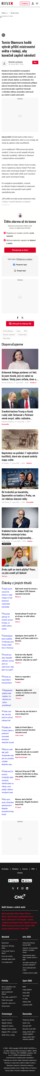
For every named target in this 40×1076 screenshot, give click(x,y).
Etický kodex (9, 1070)
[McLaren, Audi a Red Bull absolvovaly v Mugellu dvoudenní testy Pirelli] (8, 807)
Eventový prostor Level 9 (15, 925)
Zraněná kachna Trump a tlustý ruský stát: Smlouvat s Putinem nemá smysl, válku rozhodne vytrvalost (17, 415)
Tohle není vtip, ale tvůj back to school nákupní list (26, 712)
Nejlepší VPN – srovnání (9, 1032)
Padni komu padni (7, 1000)
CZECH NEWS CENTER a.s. (28, 1048)
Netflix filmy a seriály (8, 1035)
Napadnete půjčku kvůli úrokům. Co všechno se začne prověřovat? (26, 692)
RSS (32, 869)
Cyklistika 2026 (27, 1005)
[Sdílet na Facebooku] (17, 317)
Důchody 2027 (27, 1026)
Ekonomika (27, 1013)
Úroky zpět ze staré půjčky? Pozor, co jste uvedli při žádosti (19, 571)
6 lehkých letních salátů (30, 973)
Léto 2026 (27, 936)
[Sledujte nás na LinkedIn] (27, 888)
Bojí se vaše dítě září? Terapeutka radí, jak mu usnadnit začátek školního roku (26, 752)
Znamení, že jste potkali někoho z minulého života (30, 950)
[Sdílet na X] (22, 317)
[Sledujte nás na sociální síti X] (13, 888)
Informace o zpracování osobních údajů (16, 1063)
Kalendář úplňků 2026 (8, 959)
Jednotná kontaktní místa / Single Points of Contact (20, 1068)
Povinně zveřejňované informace (25, 1070)
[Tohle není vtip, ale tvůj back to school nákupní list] (8, 716)
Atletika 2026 (27, 1002)
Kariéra (20, 873)
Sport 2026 (27, 980)
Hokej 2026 (26, 993)
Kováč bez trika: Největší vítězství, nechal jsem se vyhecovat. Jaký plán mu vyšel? (26, 657)
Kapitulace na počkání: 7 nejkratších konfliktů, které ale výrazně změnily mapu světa (20, 456)
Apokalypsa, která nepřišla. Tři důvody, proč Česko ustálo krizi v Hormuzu (26, 638)
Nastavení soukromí (13, 1065)
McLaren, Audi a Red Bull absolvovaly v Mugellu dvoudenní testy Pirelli (26, 802)
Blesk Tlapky (19, 913)
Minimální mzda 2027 (29, 1029)
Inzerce (25, 869)
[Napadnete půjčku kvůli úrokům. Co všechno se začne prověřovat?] (8, 698)
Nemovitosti (12, 919)
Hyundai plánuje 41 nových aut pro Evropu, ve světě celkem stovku (25, 616)
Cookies (32, 1063)
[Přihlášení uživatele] (33, 3)
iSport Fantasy (13, 916)
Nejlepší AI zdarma (7, 1026)
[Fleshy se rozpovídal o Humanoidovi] (8, 679)
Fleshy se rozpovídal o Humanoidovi (23, 677)
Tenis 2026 (26, 996)
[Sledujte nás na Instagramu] (22, 888)
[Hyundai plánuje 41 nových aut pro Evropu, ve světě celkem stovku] (8, 621)
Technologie (7, 1013)
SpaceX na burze (7, 1020)
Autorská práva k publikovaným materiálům (19, 1058)
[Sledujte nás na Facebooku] (17, 888)
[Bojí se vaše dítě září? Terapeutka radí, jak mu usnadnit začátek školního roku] (8, 757)
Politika (5, 980)
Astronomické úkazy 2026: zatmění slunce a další (30, 957)
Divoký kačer (15, 13)
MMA (24, 987)
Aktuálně (5, 936)
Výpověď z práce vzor (8, 1003)
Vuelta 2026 (24, 928)
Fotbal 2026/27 (27, 990)
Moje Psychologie (8, 913)
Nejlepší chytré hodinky (9, 1029)
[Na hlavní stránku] (7, 3)
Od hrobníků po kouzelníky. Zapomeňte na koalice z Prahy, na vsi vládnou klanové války (18, 495)
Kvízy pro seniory (7, 956)
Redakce (15, 869)
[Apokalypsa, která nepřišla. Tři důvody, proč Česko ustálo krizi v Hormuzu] (8, 641)
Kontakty (5, 869)
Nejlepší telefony (7, 1023)
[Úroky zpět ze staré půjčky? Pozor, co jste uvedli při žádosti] (19, 556)
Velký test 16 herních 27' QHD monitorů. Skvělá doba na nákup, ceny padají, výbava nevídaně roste (26, 774)
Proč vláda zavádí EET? (9, 997)
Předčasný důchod (28, 1020)
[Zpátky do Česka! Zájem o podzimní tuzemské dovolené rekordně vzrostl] (8, 735)
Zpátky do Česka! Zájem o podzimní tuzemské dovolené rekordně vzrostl (25, 730)
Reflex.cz (5, 13)
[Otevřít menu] (37, 3)
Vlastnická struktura (26, 1065)
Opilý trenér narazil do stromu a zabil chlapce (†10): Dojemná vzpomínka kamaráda (26, 591)
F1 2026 (25, 999)
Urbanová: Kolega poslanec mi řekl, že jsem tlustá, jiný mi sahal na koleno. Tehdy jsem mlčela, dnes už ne (19, 376)
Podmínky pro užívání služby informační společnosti (19, 1060)
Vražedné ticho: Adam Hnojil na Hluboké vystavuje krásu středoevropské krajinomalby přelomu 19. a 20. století (17, 534)
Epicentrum (5, 943)
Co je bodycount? (7, 962)
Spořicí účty (26, 1023)
